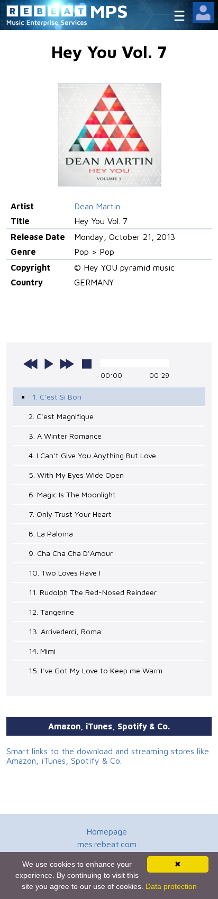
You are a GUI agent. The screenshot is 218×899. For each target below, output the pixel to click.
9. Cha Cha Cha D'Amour (71, 553)
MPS (109, 11)
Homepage (106, 831)
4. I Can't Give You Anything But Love (92, 455)
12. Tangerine (51, 611)
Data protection (171, 886)
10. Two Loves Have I (65, 572)
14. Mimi (42, 650)
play (48, 363)
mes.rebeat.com (107, 844)
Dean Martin (97, 206)
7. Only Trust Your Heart (70, 513)
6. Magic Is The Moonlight (72, 494)
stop (86, 363)
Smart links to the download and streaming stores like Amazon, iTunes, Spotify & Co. (107, 755)
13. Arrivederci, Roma (65, 631)
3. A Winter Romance (65, 435)
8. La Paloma (51, 533)
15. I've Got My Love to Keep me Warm (95, 670)
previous (30, 363)
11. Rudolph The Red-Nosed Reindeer (93, 592)
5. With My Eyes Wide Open (76, 474)
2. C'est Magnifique (61, 416)
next (66, 363)
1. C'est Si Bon (56, 396)
